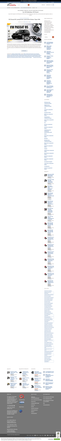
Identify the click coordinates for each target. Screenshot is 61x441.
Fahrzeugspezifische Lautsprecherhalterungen (48, 317)
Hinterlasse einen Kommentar (37, 57)
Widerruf (32, 411)
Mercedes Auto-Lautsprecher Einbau (47, 141)
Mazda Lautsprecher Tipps (48, 334)
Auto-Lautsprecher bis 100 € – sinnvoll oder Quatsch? (50, 87)
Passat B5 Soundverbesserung (11, 56)
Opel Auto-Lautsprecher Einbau (48, 146)
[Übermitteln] (28, 5)
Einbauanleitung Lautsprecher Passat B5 (24, 54)
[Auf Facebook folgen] (8, 405)
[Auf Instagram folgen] (9, 405)
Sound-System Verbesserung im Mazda (49, 340)
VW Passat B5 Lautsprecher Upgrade (27, 57)
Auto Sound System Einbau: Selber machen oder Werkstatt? (50, 91)
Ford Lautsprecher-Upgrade (48, 319)
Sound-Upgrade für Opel (48, 342)
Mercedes (46, 138)
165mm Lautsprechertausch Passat (28, 53)
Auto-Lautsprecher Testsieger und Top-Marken (29, 2)
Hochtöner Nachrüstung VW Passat (35, 54)
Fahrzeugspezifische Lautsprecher (47, 315)
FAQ (36, 7)
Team (8, 424)
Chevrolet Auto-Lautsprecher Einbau (47, 118)
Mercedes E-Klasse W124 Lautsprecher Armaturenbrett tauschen (50, 62)
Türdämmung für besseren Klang (48, 347)
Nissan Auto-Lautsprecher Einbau (48, 144)
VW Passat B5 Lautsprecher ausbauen (16, 57)
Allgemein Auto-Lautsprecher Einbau (47, 106)
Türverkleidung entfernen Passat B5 (29, 56)
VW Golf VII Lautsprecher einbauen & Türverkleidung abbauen (49, 82)
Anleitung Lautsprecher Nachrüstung (48, 293)
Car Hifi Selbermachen (48, 307)
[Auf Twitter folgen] (52, 2)
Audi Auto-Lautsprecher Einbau (48, 110)
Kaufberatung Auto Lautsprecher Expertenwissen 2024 (48, 131)
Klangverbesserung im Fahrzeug (49, 327)
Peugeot (45, 148)
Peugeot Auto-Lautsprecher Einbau (49, 151)
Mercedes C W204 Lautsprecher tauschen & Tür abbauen (50, 71)
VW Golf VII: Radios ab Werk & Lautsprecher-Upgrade (50, 57)
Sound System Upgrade (48, 345)
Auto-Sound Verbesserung (48, 300)
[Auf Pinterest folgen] (14, 405)
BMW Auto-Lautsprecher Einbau (48, 115)
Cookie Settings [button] (50, 439)
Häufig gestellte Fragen (35, 403)
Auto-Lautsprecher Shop (15, 7)
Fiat (45, 122)
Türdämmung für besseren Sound (48, 349)
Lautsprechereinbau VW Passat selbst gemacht (25, 55)
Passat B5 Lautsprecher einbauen (36, 55)
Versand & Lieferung (34, 408)
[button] (43, 5)
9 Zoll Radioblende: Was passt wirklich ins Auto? (50, 43)
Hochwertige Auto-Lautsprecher (47, 321)
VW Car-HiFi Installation (48, 359)
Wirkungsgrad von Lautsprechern (47, 361)
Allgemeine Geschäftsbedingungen (41, 2)
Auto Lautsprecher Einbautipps (26, 7)
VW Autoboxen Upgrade (48, 356)
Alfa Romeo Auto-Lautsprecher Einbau (47, 103)
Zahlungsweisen (34, 413)
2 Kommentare (50, 73)
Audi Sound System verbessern (49, 294)
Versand (50, 184)
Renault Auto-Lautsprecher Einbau (49, 154)
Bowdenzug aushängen (48, 304)
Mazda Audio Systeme (48, 331)
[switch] (58, 437)
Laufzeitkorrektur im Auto (48, 328)
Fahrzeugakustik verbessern (48, 313)
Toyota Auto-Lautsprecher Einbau (48, 164)
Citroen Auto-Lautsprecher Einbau (49, 120)
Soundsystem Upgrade (48, 161)
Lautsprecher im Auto (48, 330)
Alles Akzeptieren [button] (56, 439)
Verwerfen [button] (38, 0)
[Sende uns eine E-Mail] (53, 2)
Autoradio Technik (47, 112)
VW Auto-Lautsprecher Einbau (16, 53)
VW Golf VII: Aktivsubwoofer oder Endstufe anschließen (50, 52)
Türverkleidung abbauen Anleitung (48, 354)
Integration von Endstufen (48, 324)
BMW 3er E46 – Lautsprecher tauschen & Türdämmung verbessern (49, 48)
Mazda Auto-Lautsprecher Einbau (48, 136)
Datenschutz (33, 401)
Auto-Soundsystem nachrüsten (49, 297)
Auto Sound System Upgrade (49, 303)
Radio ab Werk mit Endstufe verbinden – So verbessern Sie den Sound (11, 421)
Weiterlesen (24, 50)
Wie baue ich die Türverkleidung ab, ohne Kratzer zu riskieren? (50, 95)
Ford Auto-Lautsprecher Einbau (48, 128)
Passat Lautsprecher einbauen (20, 56)
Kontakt (49, 2)
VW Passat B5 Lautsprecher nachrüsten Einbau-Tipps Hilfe (24, 19)
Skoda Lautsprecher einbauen (49, 337)
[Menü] (59, 432)
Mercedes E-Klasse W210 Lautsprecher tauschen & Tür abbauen (50, 66)
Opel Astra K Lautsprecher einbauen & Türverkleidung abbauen (49, 77)
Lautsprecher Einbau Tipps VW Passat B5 (12, 55)
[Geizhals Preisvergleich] (21, 403)
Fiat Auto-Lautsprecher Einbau (48, 125)
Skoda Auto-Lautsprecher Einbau (48, 159)
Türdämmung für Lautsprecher (49, 351)
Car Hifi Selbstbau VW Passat (15, 54)
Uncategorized (46, 166)
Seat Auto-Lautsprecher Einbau (48, 157)
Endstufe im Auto (47, 310)
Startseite (9, 7)
